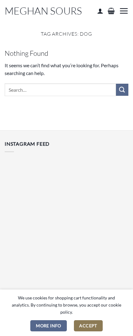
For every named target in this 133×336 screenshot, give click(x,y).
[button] (111, 11)
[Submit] (122, 90)
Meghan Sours (43, 11)
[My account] (100, 11)
